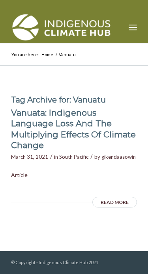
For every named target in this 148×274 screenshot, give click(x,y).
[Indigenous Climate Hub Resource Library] (61, 27)
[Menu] (133, 27)
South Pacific (73, 157)
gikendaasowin (118, 157)
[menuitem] (133, 27)
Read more (115, 202)
